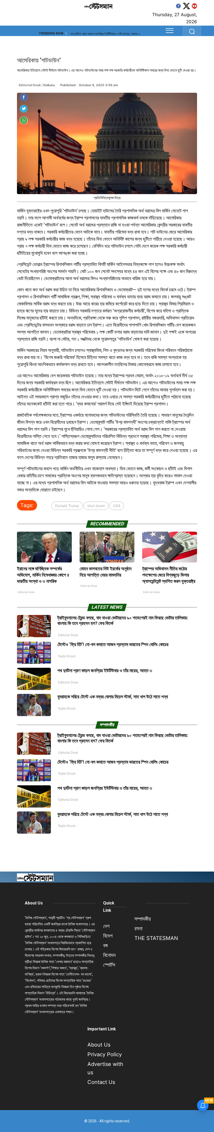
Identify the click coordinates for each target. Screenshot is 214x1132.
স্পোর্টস (109, 965)
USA (116, 505)
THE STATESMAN (156, 938)
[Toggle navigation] (170, 30)
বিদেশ (107, 936)
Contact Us (101, 1082)
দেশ (106, 926)
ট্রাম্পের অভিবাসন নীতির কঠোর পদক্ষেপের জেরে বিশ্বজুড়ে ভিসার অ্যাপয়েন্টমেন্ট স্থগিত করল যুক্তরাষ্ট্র (168, 575)
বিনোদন (109, 955)
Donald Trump (67, 505)
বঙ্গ (105, 945)
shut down (96, 505)
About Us (34, 903)
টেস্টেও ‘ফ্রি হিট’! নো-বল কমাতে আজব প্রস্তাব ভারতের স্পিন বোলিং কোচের (112, 644)
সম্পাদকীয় (142, 919)
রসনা (138, 928)
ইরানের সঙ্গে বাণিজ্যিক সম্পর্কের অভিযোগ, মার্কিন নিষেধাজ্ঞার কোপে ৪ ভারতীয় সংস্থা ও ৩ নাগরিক (43, 575)
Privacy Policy (104, 1054)
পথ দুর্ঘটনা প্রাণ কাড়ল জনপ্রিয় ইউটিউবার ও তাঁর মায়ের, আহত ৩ (105, 34)
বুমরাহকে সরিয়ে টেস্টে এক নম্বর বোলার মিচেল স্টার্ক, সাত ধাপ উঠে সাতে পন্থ (112, 696)
